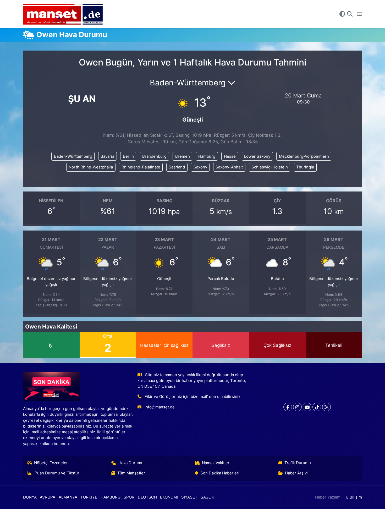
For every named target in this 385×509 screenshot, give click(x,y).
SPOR (129, 497)
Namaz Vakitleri (216, 463)
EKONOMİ (169, 497)
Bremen (182, 156)
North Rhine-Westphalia (91, 167)
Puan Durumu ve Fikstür (56, 473)
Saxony (200, 167)
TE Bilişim (353, 497)
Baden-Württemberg (73, 156)
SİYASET (189, 497)
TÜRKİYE (88, 497)
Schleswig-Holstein (269, 167)
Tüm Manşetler (131, 473)
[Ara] (350, 14)
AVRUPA (47, 497)
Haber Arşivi (296, 473)
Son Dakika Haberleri (219, 473)
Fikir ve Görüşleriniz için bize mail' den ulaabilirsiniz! (193, 396)
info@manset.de (160, 407)
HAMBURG (110, 497)
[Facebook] (287, 407)
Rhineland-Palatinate (141, 167)
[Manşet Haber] (63, 14)
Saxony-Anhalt (229, 167)
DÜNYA (30, 497)
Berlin (128, 156)
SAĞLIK (207, 497)
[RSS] (326, 407)
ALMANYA (68, 497)
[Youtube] (307, 407)
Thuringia (305, 167)
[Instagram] (297, 407)
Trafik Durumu (297, 463)
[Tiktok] (316, 407)
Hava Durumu (131, 463)
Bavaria (107, 156)
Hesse (230, 156)
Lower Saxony (257, 156)
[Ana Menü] (359, 14)
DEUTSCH (147, 497)
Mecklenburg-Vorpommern (304, 156)
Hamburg (206, 156)
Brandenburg (154, 156)
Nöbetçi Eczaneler (51, 463)
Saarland (177, 167)
